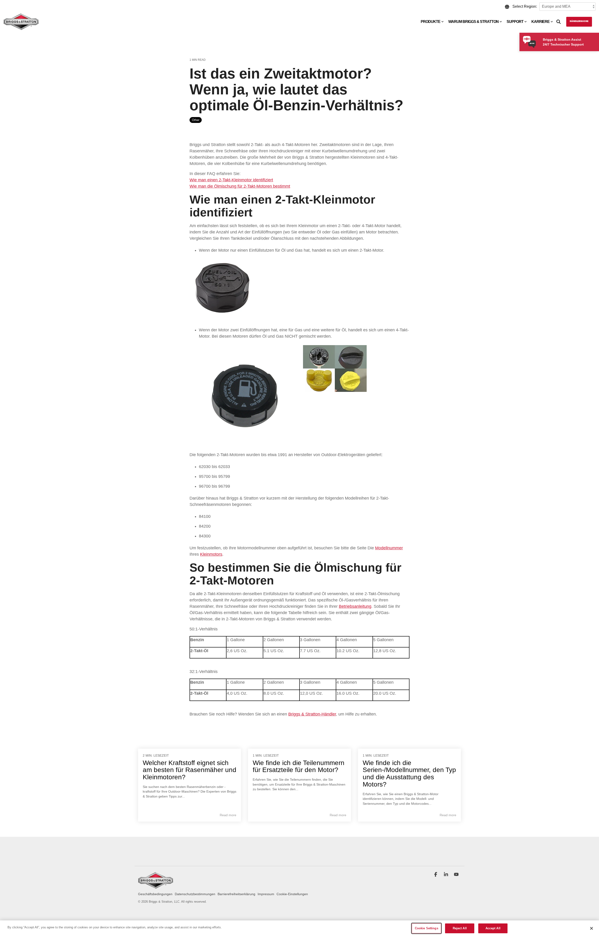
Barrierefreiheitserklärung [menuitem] (236, 894)
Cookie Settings (426, 928)
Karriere (540, 22)
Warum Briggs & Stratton (473, 22)
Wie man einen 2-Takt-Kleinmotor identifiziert (231, 180)
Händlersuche (579, 21)
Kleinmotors (211, 554)
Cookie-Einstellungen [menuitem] (292, 894)
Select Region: (524, 6)
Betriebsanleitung (355, 606)
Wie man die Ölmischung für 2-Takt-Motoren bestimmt (240, 186)
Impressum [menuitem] (266, 894)
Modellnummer (389, 548)
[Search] (558, 22)
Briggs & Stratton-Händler (312, 714)
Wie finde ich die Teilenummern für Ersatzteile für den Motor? (298, 766)
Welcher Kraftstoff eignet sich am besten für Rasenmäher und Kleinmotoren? (189, 770)
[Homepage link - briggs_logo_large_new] (155, 887)
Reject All (460, 928)
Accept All (493, 928)
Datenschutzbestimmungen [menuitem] (195, 894)
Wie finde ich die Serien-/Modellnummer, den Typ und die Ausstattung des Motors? (409, 773)
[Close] (591, 928)
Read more (228, 815)
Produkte (430, 22)
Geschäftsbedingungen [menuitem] (155, 894)
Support (515, 22)
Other (195, 120)
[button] (436, 874)
